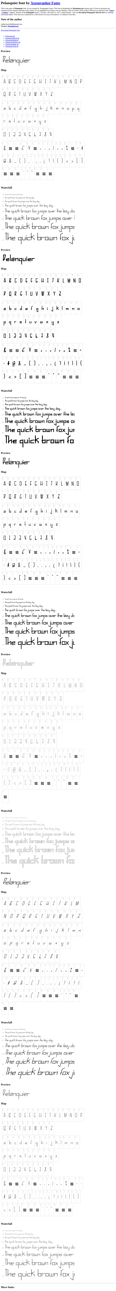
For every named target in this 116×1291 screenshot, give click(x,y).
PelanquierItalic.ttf (11, 44)
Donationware (13, 26)
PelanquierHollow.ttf (12, 42)
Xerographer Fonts (45, 3)
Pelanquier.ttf (10, 36)
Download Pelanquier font (10, 30)
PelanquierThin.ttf (11, 46)
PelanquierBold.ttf (11, 40)
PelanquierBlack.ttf (12, 38)
